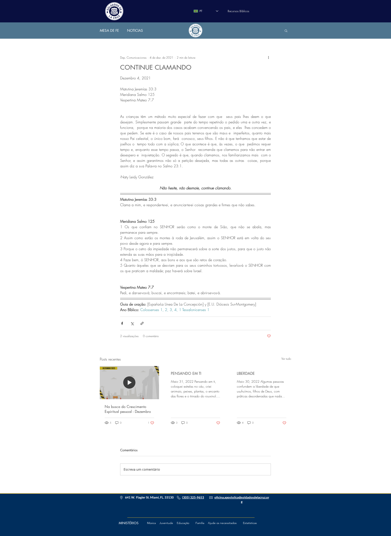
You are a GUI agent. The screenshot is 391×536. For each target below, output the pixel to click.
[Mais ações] (268, 57)
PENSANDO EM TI (186, 373)
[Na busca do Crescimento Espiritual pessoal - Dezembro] (129, 382)
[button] (286, 30)
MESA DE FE (109, 30)
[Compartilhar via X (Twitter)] (132, 323)
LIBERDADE (246, 373)
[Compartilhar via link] (142, 323)
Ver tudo (286, 359)
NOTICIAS (135, 30)
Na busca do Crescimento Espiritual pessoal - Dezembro (128, 409)
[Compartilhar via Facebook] (122, 323)
